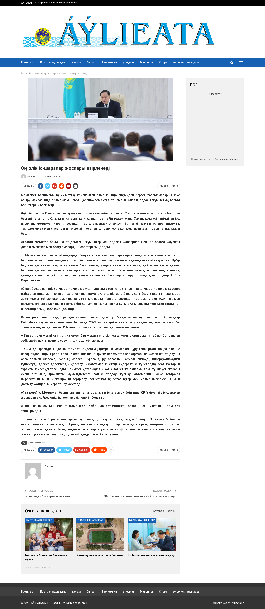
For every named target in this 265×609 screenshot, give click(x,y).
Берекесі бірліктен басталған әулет (57, 2)
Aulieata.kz (238, 602)
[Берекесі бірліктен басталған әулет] (49, 534)
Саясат (91, 62)
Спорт (163, 62)
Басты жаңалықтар (53, 62)
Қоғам (76, 62)
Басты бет (27, 62)
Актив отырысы (37, 443)
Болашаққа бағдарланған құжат (48, 496)
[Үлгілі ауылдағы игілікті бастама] (100, 534)
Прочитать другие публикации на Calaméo (215, 158)
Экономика (109, 62)
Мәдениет (146, 62)
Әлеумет (128, 62)
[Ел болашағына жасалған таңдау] (152, 534)
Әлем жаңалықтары (186, 62)
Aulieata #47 (215, 93)
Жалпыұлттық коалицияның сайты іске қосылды (140, 496)
